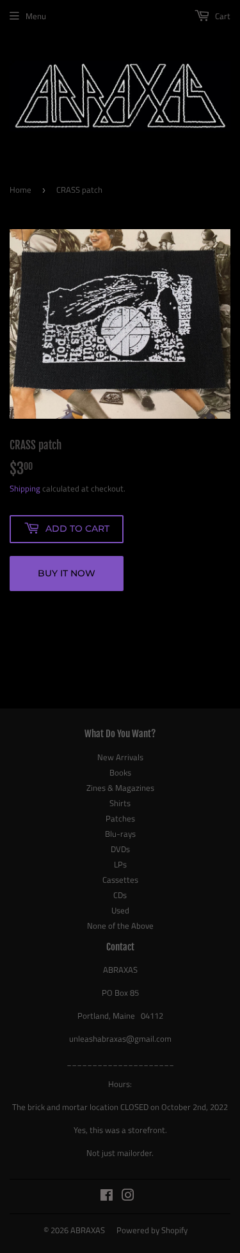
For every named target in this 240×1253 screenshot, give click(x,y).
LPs (120, 864)
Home (20, 189)
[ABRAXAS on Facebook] (106, 1196)
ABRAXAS (87, 1230)
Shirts (120, 803)
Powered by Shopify (152, 1230)
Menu (36, 16)
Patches (120, 818)
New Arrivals (120, 757)
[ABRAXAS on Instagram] (128, 1196)
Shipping (25, 488)
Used (120, 910)
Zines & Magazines (120, 787)
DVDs (120, 849)
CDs (120, 895)
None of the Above (120, 925)
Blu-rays (120, 833)
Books (120, 772)
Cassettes (120, 879)
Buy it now (66, 573)
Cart (221, 16)
